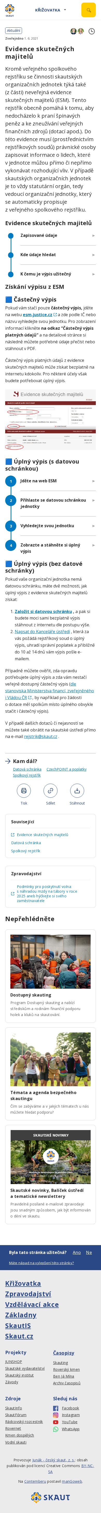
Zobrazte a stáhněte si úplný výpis (50, 548)
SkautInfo (13, 1408)
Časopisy (63, 1353)
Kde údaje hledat (38, 254)
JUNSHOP (13, 1361)
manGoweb (72, 1481)
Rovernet (13, 1428)
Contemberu (35, 1481)
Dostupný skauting (31, 995)
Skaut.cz (19, 1335)
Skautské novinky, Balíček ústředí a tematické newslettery (47, 1193)
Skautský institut (19, 1375)
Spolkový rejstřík (27, 775)
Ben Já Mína (63, 1376)
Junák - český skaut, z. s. (53, 1459)
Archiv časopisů (67, 1383)
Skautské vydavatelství (25, 1368)
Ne (89, 1252)
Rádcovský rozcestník (24, 1421)
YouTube (69, 1422)
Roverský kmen (66, 1369)
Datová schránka (27, 769)
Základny (21, 1314)
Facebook (70, 1408)
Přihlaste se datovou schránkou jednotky (53, 503)
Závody (11, 1382)
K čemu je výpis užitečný (45, 274)
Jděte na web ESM (38, 481)
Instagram (71, 1415)
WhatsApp (71, 1429)
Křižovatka (47, 10)
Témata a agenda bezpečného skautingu (43, 1095)
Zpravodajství (28, 1293)
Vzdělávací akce (32, 1304)
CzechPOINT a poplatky (66, 769)
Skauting (60, 1362)
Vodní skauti (15, 1442)
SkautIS (18, 1325)
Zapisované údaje (38, 235)
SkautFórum (15, 1415)
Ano (77, 1252)
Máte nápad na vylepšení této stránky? (41, 1262)
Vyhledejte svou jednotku (47, 526)
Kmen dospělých (19, 1435)
